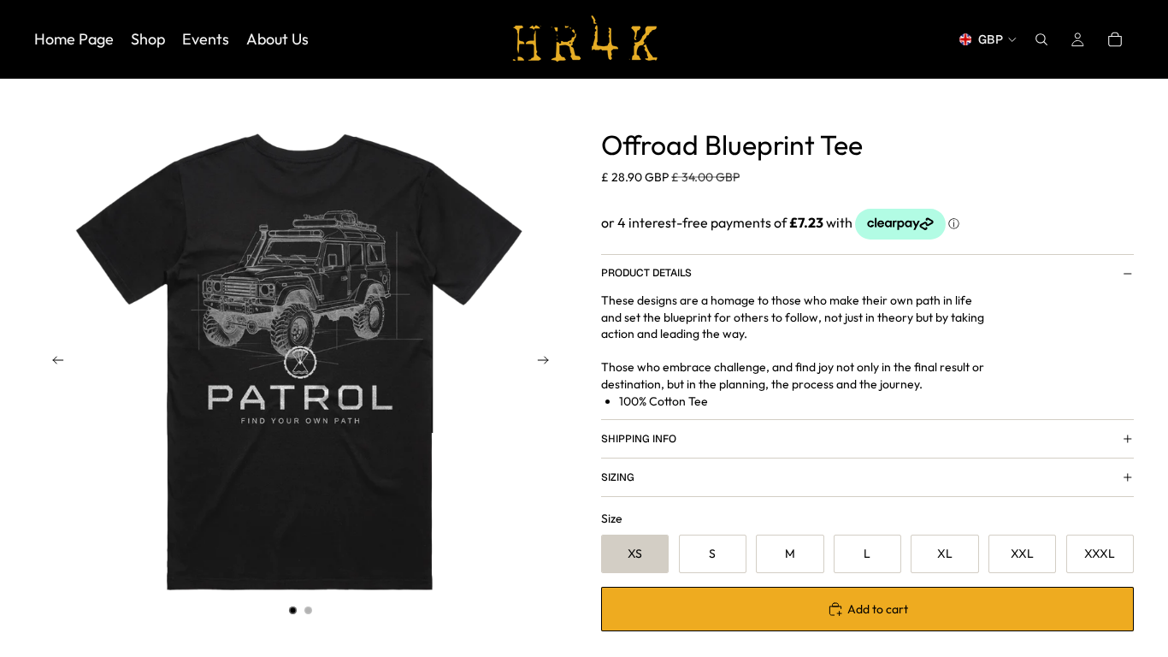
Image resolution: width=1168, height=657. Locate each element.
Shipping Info (638, 439)
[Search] (1041, 39)
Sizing (617, 477)
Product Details (646, 273)
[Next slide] (548, 363)
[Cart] (1115, 39)
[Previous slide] (53, 363)
